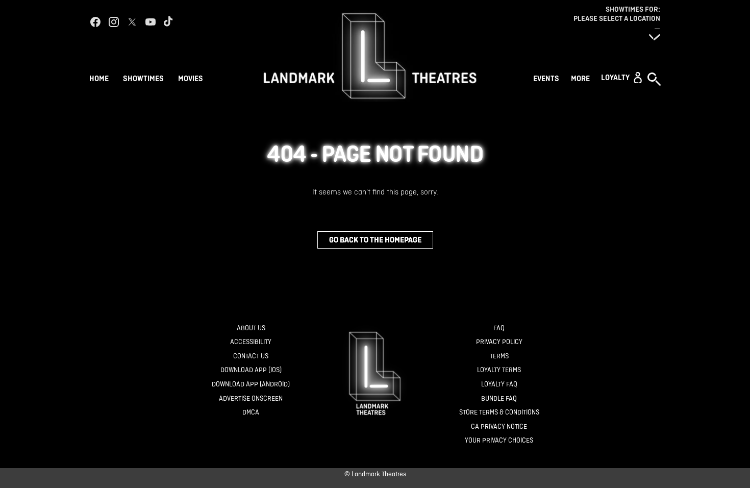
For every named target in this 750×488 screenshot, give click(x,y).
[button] (621, 77)
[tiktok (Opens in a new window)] (169, 22)
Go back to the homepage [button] (375, 240)
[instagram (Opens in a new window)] (114, 22)
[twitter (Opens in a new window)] (132, 22)
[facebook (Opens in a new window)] (95, 22)
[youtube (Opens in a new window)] (150, 22)
